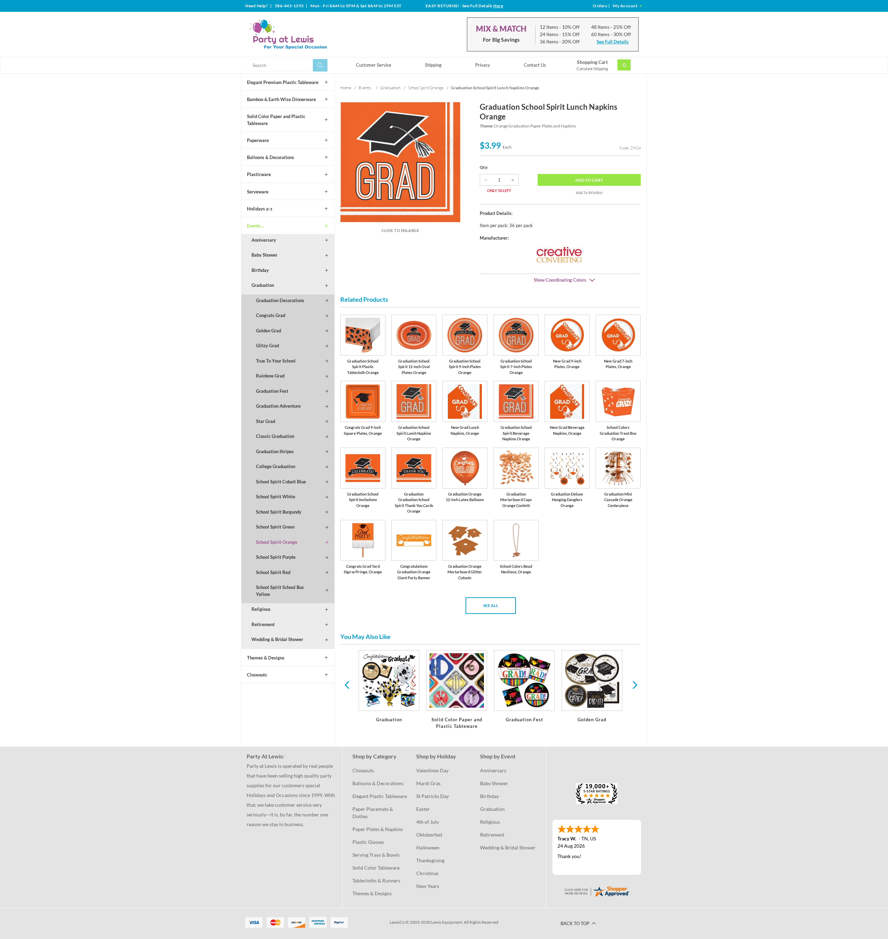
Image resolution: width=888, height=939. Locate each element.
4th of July (427, 822)
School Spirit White (275, 496)
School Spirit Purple (276, 557)
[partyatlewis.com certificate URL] (596, 891)
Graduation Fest (272, 391)
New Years (427, 886)
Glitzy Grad (267, 345)
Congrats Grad (270, 315)
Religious (261, 609)
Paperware (258, 140)
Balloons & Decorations (270, 157)
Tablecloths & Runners (376, 880)
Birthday (260, 270)
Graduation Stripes (275, 451)
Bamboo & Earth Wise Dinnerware (281, 99)
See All (490, 605)
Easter (423, 809)
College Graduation (275, 466)
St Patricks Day (432, 796)
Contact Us (535, 65)
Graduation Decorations (280, 300)
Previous (347, 684)
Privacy (482, 65)
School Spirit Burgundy (278, 512)
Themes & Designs (265, 657)
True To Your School (276, 361)
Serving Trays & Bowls (376, 855)
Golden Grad (268, 330)
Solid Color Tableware (376, 868)
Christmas (427, 873)
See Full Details (613, 41)
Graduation (262, 285)
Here (498, 5)
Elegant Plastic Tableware (379, 796)
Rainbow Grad (270, 376)
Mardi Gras (428, 783)
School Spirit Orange (276, 542)
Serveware (257, 191)
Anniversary (263, 240)
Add (589, 180)
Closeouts (257, 675)
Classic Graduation (275, 436)
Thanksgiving (430, 860)
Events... (255, 225)
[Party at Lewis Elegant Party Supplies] (304, 34)
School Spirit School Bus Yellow (280, 590)
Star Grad (265, 421)
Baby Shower (264, 255)
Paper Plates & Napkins (377, 829)
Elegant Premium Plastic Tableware (282, 82)
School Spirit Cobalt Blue (281, 481)
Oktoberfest (429, 835)
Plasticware (259, 174)
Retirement (263, 624)
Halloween (427, 847)
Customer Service (373, 65)
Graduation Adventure (278, 406)
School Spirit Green (275, 527)
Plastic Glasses (368, 842)
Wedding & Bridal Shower (277, 639)
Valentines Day (432, 770)
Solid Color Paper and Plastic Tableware (276, 120)
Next (634, 684)
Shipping (433, 65)
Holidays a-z (259, 208)
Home (345, 87)
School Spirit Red (273, 572)
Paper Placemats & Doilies (373, 812)
